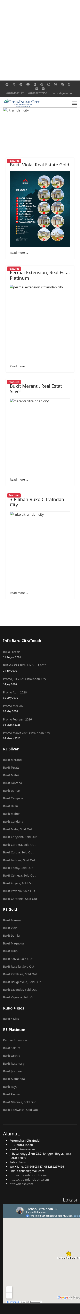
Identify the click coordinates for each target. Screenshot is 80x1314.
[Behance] (55, 84)
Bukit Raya (10, 1087)
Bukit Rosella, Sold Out (18, 966)
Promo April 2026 (15, 694)
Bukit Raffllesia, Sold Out (20, 974)
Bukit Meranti (12, 760)
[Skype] (62, 84)
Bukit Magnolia (13, 943)
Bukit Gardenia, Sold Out (20, 899)
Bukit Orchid (11, 1056)
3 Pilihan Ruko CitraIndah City (37, 502)
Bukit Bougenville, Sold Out (22, 982)
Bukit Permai (12, 1094)
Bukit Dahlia (11, 935)
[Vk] (43, 89)
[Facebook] (7, 84)
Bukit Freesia (12, 920)
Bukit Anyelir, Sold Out (18, 883)
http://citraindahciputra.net (29, 1175)
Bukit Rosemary (13, 1063)
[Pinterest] (20, 84)
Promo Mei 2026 (14, 708)
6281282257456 (37, 93)
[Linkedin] (35, 84)
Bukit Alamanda (14, 1079)
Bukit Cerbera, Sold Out (19, 845)
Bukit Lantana (12, 783)
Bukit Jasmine (12, 1071)
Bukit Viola (10, 928)
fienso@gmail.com (63, 93)
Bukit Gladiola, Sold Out (19, 1102)
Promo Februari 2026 (17, 721)
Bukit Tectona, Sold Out (19, 860)
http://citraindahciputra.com (29, 1179)
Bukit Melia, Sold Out (17, 829)
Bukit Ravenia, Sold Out (19, 891)
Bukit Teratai (11, 767)
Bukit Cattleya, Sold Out (19, 875)
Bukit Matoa (11, 775)
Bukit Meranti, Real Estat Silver (36, 388)
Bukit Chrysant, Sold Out (20, 837)
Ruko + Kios (11, 1019)
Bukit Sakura (11, 1048)
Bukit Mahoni (12, 814)
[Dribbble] (41, 84)
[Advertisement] (40, 40)
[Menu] (74, 103)
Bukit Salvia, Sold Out (17, 959)
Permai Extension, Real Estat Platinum (40, 275)
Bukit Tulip (10, 951)
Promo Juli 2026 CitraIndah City (24, 681)
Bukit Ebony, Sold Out (18, 868)
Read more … (19, 253)
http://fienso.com (21, 1184)
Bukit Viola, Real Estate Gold (39, 164)
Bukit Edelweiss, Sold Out (20, 1110)
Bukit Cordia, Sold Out (18, 852)
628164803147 (15, 93)
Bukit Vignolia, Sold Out (19, 997)
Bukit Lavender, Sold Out (20, 990)
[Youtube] (28, 84)
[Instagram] (48, 84)
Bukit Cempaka (13, 798)
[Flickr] (36, 89)
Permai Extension (15, 1040)
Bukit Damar (11, 791)
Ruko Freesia (12, 654)
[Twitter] (14, 84)
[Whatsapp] (69, 84)
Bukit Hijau (10, 806)
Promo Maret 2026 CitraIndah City (26, 735)
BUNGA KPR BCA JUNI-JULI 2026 (24, 667)
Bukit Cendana (13, 821)
